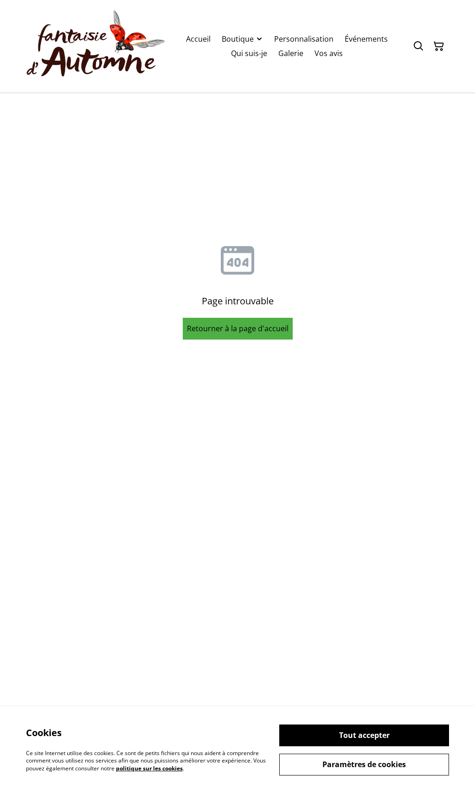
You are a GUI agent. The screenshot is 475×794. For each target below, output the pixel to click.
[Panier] (439, 46)
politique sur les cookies (149, 768)
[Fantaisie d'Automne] (95, 46)
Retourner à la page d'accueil (238, 328)
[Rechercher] (418, 46)
